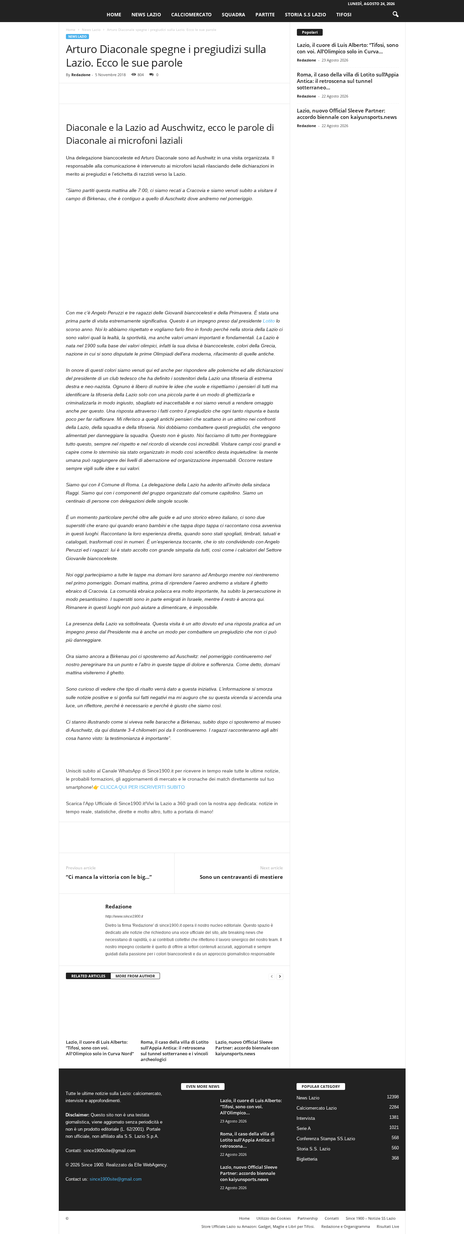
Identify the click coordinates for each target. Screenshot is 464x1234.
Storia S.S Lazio (305, 14)
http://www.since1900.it (124, 916)
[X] (88, 93)
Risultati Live (388, 1226)
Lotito (269, 321)
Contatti (332, 1218)
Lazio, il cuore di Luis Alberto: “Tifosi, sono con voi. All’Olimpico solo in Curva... (347, 48)
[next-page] (279, 976)
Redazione (81, 74)
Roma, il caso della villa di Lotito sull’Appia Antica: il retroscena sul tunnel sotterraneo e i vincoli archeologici (175, 1050)
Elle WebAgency (150, 1164)
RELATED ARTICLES (88, 975)
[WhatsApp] (119, 93)
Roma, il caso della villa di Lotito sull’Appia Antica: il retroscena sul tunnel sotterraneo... (348, 81)
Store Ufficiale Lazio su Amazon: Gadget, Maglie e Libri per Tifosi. (258, 1226)
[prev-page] (271, 976)
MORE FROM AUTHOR (135, 975)
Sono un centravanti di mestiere (241, 876)
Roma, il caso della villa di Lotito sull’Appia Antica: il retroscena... (247, 1140)
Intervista (306, 1118)
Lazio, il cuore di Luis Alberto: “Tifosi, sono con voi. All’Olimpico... (251, 1106)
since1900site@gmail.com (110, 1150)
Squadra (233, 14)
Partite (265, 14)
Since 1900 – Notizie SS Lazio (371, 1218)
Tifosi (344, 14)
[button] (395, 14)
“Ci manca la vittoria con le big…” (109, 876)
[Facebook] (72, 93)
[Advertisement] (174, 258)
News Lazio (146, 14)
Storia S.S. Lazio (313, 1148)
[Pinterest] (104, 93)
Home (114, 14)
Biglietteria (307, 1159)
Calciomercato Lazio (317, 1108)
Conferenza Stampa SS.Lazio (326, 1138)
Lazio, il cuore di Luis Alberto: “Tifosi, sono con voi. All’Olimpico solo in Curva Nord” (100, 1048)
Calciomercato (191, 14)
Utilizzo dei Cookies (273, 1218)
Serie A (304, 1128)
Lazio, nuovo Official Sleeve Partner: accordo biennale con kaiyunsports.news (247, 1048)
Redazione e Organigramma (345, 1226)
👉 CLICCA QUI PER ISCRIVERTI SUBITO (139, 787)
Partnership (308, 1218)
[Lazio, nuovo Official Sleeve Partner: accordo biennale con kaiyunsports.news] (249, 1011)
